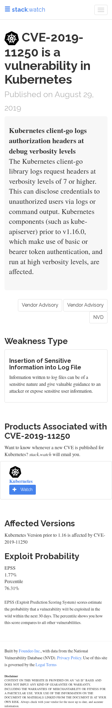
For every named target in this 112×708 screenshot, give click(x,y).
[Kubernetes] (15, 471)
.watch (28, 9)
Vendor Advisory (40, 305)
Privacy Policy (69, 657)
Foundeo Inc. (30, 651)
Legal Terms (46, 664)
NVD (98, 317)
